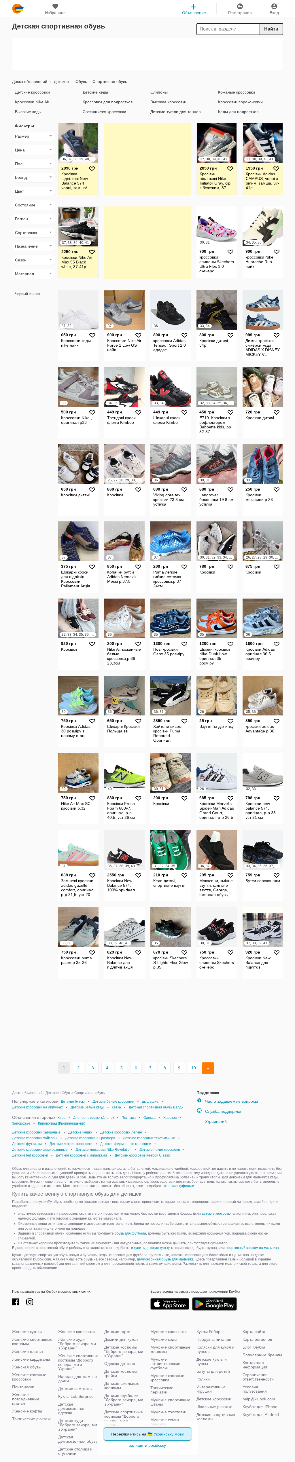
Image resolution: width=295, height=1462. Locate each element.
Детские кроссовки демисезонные (40, 1150)
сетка (116, 1107)
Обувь (80, 81)
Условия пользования (255, 1389)
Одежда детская (119, 1363)
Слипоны (159, 92)
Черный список (27, 294)
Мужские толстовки (168, 1412)
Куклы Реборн (209, 1331)
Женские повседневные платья (25, 1399)
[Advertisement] (147, 54)
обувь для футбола (130, 1233)
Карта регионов (257, 1339)
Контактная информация (255, 1364)
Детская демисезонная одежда (72, 1408)
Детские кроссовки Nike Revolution (103, 1150)
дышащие (150, 1102)
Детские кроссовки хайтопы (34, 1138)
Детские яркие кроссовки (159, 1150)
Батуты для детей (213, 1371)
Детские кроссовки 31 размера (90, 1138)
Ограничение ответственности (258, 1376)
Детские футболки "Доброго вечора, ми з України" (123, 1399)
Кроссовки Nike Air (32, 102)
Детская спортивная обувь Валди (156, 1107)
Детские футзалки (27, 1144)
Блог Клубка (254, 1347)
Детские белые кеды (87, 1107)
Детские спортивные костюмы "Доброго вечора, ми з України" (123, 1418)
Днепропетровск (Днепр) (93, 1118)
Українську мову (169, 1434)
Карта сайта (254, 1331)
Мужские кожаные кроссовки (167, 1377)
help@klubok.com (259, 1399)
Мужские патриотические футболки (165, 1363)
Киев (61, 1118)
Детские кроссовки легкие (121, 1132)
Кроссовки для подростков (108, 102)
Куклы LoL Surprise (76, 1396)
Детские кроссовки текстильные (149, 1138)
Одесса (149, 1118)
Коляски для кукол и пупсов (215, 1349)
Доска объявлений (29, 81)
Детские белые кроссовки (113, 1102)
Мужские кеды (163, 1339)
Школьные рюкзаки (214, 1406)
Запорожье (21, 1123)
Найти (271, 28)
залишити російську (147, 1445)
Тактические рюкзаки (32, 1419)
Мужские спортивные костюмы (170, 1349)
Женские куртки (27, 1331)
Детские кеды (95, 92)
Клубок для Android (261, 1414)
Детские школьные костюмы (121, 1385)
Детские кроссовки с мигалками (81, 1155)
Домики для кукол (121, 1339)
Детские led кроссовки (30, 1155)
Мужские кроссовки (168, 1331)
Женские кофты (27, 1411)
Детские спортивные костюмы (215, 1416)
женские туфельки (179, 1186)
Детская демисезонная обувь (77, 1439)
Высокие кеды (28, 111)
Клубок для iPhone (260, 1406)
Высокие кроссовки (168, 102)
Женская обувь (26, 1367)
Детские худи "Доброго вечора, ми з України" (77, 1424)
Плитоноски (23, 1387)
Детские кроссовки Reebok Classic (143, 1155)
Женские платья (27, 1351)
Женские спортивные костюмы (32, 1341)
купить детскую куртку (151, 1248)
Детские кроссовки (32, 92)
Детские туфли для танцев (175, 111)
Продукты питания (213, 1339)
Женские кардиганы (31, 1359)
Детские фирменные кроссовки (125, 1144)
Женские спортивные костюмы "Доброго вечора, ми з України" (78, 1362)
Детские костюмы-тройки (121, 1373)
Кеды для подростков (238, 111)
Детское (61, 81)
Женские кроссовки (76, 1331)
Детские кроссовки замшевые (36, 1132)
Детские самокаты (75, 1388)
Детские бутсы (73, 1102)
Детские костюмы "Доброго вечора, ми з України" (123, 1351)
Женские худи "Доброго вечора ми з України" (77, 1343)
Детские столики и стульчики (75, 1451)
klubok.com (18, 8)
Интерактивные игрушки (211, 1389)
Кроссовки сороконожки (240, 102)
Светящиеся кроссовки (104, 111)
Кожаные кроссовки (236, 92)
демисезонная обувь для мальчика (165, 1259)
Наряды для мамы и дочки (77, 1378)
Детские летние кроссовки (71, 1144)
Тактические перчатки (161, 1389)
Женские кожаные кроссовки (29, 1376)
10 (193, 1068)
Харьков (170, 1118)
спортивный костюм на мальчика (252, 1248)
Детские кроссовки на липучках (37, 1107)
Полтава (129, 1118)
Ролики (203, 1379)
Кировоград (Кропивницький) (61, 1123)
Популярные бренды (262, 1355)
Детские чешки (80, 1132)
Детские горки (117, 1331)
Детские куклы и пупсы (211, 1361)
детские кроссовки (217, 1214)
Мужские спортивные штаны (170, 1402)
